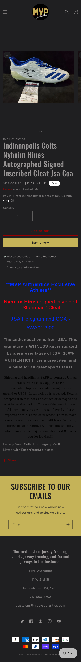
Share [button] (12, 460)
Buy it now (40, 242)
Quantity (8, 207)
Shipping (8, 189)
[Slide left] (31, 131)
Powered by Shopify (52, 654)
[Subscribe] (67, 524)
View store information (23, 267)
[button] (5, 12)
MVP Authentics (34, 654)
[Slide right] (49, 131)
